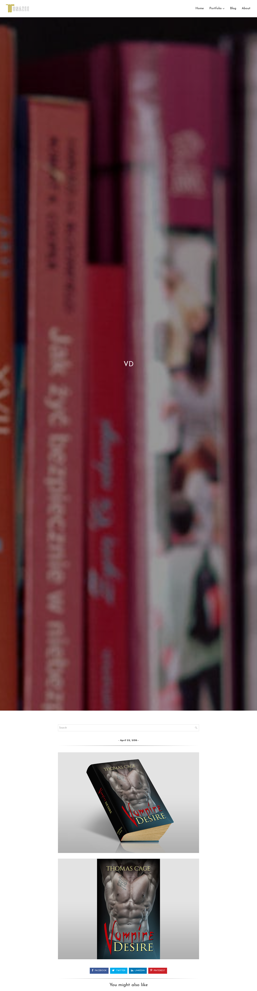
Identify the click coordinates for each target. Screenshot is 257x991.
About (246, 8)
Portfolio (215, 8)
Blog (233, 8)
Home (199, 8)
